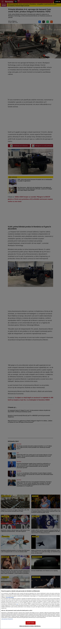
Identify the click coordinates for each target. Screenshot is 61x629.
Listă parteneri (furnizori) (7, 619)
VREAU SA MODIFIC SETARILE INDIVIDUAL (30, 626)
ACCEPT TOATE (30, 623)
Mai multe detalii (10, 597)
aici (17, 604)
